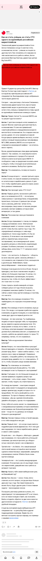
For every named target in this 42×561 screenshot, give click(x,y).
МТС (8, 32)
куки (14, 552)
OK (37, 552)
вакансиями (13, 518)
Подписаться (35, 32)
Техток (31, 91)
